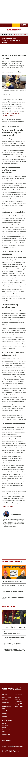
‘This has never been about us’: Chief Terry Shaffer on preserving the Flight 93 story (15, 651)
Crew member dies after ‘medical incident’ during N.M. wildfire (13, 632)
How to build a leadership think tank (12, 581)
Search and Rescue (6, 52)
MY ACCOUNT (16, 25)
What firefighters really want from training (11, 40)
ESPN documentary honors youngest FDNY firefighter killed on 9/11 (14, 638)
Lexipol (12, 746)
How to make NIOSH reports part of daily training (13, 598)
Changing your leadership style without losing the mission (13, 586)
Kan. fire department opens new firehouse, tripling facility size (12, 644)
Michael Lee (20, 72)
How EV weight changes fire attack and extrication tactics (12, 592)
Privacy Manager (6, 740)
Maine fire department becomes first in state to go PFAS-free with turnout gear (15, 626)
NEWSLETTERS (8, 25)
